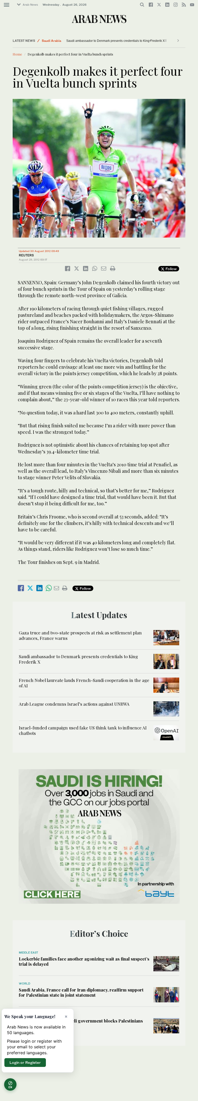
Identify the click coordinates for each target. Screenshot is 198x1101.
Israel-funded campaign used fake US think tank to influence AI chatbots (83, 730)
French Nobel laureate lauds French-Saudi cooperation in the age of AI (84, 682)
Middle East (28, 952)
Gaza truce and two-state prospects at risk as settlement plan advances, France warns (80, 635)
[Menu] (6, 5)
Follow (170, 268)
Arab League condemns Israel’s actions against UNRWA (74, 704)
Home (17, 54)
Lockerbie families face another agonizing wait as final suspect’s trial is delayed (84, 961)
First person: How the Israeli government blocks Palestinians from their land (81, 1023)
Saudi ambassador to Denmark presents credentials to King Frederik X (115, 41)
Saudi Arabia (51, 41)
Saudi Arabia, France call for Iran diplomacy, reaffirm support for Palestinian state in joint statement (81, 992)
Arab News (30, 4)
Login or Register (25, 1062)
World (24, 983)
